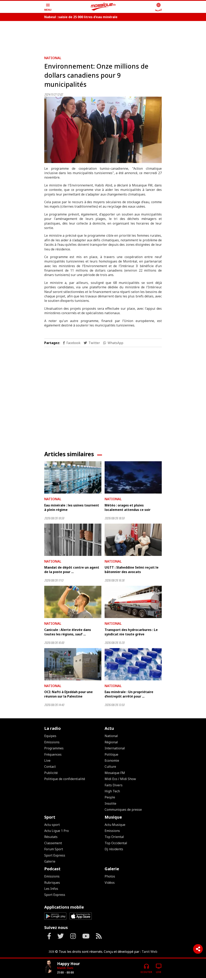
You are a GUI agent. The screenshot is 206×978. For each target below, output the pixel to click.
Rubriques (52, 882)
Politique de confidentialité (64, 779)
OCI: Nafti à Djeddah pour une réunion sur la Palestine (68, 694)
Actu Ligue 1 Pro (56, 830)
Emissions (52, 742)
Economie (112, 760)
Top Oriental (114, 837)
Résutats (51, 837)
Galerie (49, 861)
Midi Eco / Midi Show (120, 779)
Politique (111, 754)
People (110, 797)
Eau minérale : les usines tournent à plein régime (71, 507)
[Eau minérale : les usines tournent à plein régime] (72, 477)
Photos (110, 876)
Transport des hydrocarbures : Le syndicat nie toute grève (131, 632)
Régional (111, 742)
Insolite (110, 803)
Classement (53, 843)
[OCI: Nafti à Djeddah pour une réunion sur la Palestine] (72, 664)
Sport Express (54, 855)
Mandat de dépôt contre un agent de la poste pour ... (71, 569)
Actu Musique (115, 824)
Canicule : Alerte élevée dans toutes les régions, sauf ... (67, 632)
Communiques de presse (123, 809)
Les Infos (51, 888)
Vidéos (110, 882)
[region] (103, 37)
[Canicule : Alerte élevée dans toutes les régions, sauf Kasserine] (72, 602)
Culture (110, 766)
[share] (198, 949)
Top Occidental (116, 843)
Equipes (50, 736)
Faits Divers (114, 785)
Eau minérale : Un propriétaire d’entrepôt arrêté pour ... (129, 694)
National (52, 58)
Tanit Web (149, 951)
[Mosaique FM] (103, 7)
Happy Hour (68, 963)
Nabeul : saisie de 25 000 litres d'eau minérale (80, 17)
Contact (50, 766)
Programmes (54, 748)
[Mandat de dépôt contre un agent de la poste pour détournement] (72, 540)
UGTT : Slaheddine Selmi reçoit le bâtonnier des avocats (132, 569)
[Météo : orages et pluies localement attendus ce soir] (133, 477)
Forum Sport (53, 849)
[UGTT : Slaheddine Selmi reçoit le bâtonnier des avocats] (133, 540)
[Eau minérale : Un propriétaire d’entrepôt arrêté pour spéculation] (133, 664)
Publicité (51, 773)
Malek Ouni (65, 968)
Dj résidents (114, 849)
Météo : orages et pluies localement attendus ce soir (127, 507)
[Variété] (49, 966)
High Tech (112, 791)
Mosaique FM (115, 773)
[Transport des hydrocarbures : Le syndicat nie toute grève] (133, 602)
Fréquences (53, 754)
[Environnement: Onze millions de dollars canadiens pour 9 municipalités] (103, 130)
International (115, 748)
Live (47, 760)
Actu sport (52, 824)
